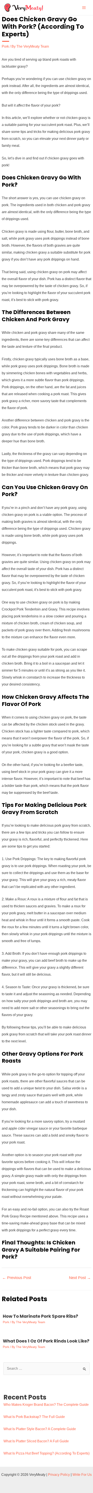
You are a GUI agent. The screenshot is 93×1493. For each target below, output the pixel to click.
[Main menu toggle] (84, 7)
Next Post (80, 1278)
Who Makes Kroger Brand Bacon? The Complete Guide (46, 1404)
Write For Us (82, 1474)
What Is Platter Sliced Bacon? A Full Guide (36, 1441)
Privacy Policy (59, 1474)
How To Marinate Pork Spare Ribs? (40, 1316)
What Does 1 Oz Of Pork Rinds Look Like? (46, 1341)
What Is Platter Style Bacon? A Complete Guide (39, 1429)
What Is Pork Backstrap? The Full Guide (34, 1417)
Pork (5, 46)
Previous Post (16, 1278)
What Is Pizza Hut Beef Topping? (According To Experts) (46, 1453)
